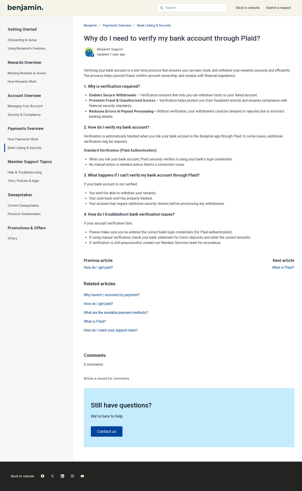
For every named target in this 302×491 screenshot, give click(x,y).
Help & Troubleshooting (25, 172)
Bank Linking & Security (154, 25)
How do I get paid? (98, 267)
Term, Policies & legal (23, 181)
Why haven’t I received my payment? (112, 295)
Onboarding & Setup (22, 40)
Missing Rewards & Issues (27, 73)
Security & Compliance (24, 115)
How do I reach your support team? (111, 330)
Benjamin (90, 25)
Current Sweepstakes (23, 205)
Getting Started (22, 29)
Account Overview (24, 95)
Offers (12, 238)
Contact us (106, 431)
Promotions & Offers (27, 228)
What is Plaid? (283, 267)
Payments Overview (117, 25)
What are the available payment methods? (116, 312)
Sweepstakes (20, 194)
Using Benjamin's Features (27, 48)
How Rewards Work (22, 82)
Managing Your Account (25, 106)
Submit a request (278, 8)
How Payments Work (23, 139)
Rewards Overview (24, 62)
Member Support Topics (30, 161)
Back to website (248, 8)
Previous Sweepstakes (24, 214)
